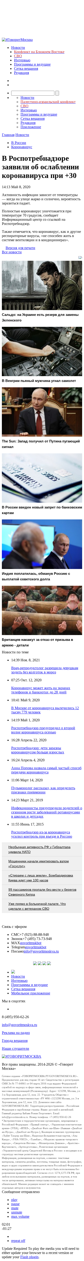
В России (18, 143)
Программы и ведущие (32, 64)
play (14, 1200)
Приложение (31, 127)
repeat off (18, 1241)
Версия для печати (20, 248)
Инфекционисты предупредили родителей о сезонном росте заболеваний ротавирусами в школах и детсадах (46, 812)
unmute (16, 1212)
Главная (8, 135)
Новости (18, 48)
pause (15, 1204)
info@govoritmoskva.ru (41, 951)
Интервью (22, 60)
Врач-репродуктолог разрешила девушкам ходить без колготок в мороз (44, 670)
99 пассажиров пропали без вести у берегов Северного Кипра (42, 892)
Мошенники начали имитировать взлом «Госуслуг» (38, 863)
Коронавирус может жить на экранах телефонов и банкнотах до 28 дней (40, 690)
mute (14, 1208)
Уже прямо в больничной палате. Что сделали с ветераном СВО (37, 906)
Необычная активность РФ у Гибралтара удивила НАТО (39, 849)
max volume (20, 1216)
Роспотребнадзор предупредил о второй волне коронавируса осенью (43, 730)
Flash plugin (29, 1257)
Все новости (12, 252)
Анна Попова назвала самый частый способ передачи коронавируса (46, 770)
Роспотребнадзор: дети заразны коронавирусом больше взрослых (37, 750)
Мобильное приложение (30, 993)
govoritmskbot (30, 943)
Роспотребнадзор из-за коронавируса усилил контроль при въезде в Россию (41, 834)
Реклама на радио (16, 1033)
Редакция (21, 73)
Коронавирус (21, 147)
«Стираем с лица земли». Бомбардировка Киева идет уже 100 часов (40, 877)
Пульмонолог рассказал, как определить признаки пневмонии (43, 790)
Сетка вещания (26, 68)
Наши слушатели (15, 1048)
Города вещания (15, 1041)
